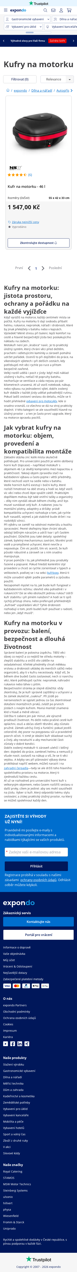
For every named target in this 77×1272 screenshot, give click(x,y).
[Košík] (69, 10)
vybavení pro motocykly (41, 401)
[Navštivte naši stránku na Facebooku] (12, 1045)
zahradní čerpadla (16, 768)
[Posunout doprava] (73, 40)
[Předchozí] (29, 268)
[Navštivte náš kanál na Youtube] (5, 1045)
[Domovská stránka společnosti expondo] (7, 90)
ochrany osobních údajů (38, 880)
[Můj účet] (61, 10)
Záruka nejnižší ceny (25, 222)
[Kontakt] (53, 10)
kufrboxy (53, 573)
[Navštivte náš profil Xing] (26, 1045)
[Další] (42, 268)
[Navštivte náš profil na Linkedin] (19, 1045)
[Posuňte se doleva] (3, 40)
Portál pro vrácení (38, 935)
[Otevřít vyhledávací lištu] (45, 10)
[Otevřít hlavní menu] (5, 10)
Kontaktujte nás (38, 922)
